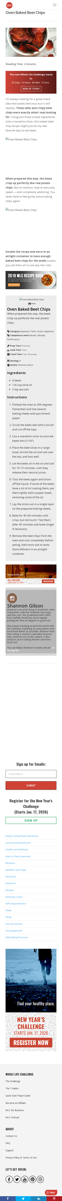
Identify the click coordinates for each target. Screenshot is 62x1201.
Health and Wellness (17, 849)
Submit (31, 785)
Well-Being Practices (17, 937)
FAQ (8, 1143)
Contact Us (11, 1135)
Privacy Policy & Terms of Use (21, 1157)
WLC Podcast (12, 1117)
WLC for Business (15, 1110)
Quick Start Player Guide (18, 1095)
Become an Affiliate (16, 1102)
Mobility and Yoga (16, 869)
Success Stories (14, 923)
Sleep (8, 910)
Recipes (10, 890)
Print (33, 303)
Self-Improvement (16, 903)
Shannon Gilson (25, 605)
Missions (10, 863)
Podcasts (11, 883)
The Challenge (13, 1081)
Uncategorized (14, 930)
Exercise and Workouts (18, 842)
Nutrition (11, 876)
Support (10, 1150)
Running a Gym (14, 896)
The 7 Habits (12, 1088)
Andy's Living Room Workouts (22, 836)
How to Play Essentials (18, 856)
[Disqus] (31, 716)
